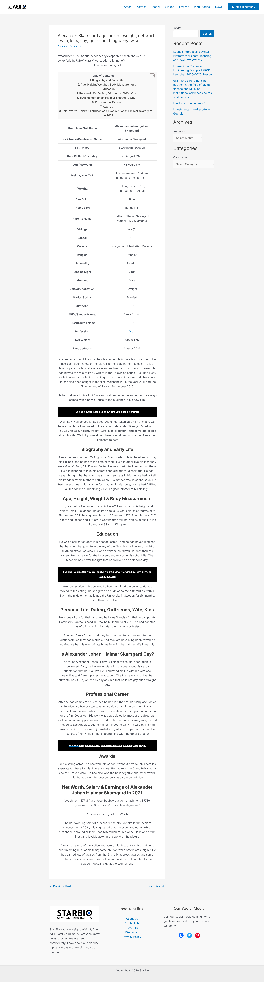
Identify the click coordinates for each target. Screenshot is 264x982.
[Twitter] (189, 935)
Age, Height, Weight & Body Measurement (108, 84)
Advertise (132, 927)
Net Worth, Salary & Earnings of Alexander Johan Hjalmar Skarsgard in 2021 (108, 113)
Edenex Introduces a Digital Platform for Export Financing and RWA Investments (192, 56)
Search (177, 27)
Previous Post (60, 886)
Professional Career (108, 102)
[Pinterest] (197, 935)
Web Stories (202, 7)
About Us (132, 918)
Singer (169, 7)
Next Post (156, 886)
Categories (180, 157)
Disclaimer (132, 932)
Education (108, 89)
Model (156, 7)
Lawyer (184, 7)
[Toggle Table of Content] (151, 75)
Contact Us (132, 923)
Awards (108, 106)
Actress (141, 7)
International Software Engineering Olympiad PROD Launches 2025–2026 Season (192, 70)
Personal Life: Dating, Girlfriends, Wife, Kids (108, 93)
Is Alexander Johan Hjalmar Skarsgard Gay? (108, 97)
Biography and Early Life (108, 80)
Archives (179, 131)
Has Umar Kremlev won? (189, 103)
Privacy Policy (132, 936)
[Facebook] (181, 935)
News (218, 7)
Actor (127, 7)
